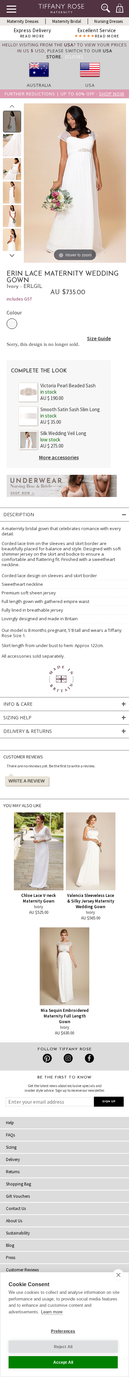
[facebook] (88, 1058)
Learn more (52, 1311)
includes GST (19, 299)
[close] (118, 1274)
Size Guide (99, 338)
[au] (39, 79)
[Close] (74, 57)
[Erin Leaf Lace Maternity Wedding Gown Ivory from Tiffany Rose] (12, 122)
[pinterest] (47, 1058)
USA (90, 85)
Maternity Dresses (22, 21)
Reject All (63, 1347)
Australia (39, 85)
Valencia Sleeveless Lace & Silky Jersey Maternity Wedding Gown (90, 901)
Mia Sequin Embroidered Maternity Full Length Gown (65, 1016)
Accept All (63, 1362)
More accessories (59, 457)
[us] (90, 79)
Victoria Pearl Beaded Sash (68, 385)
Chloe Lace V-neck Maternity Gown (38, 898)
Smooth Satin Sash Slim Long (70, 409)
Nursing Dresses (108, 21)
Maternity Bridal (66, 21)
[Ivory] (12, 323)
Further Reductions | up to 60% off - (64, 94)
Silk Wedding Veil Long (63, 433)
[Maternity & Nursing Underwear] (62, 499)
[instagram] (68, 1058)
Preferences (63, 1331)
